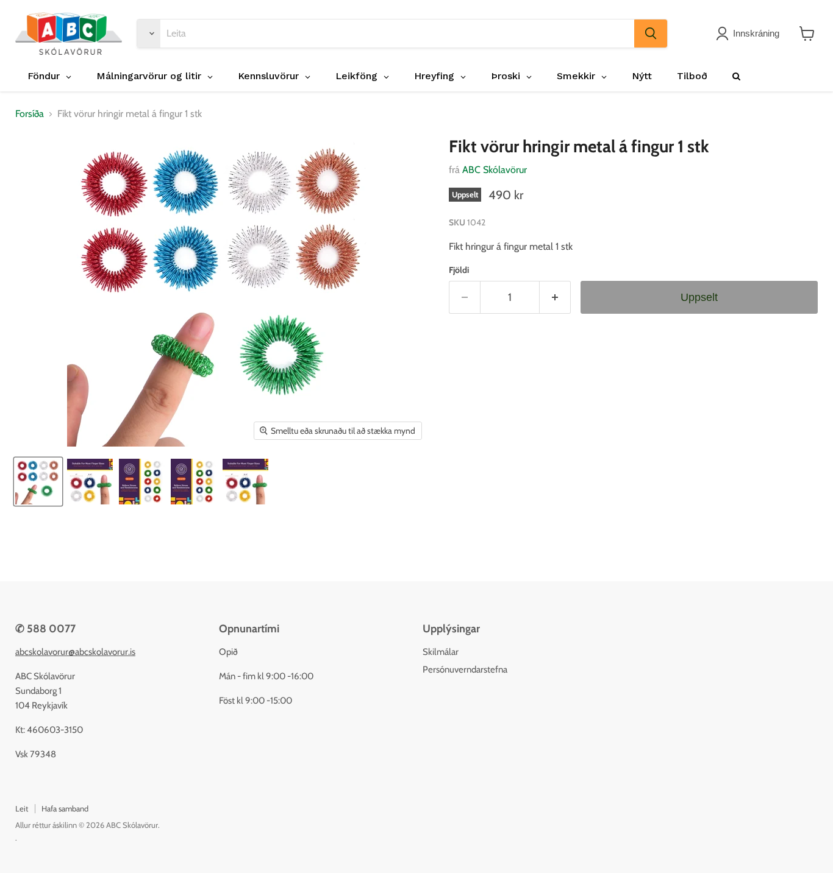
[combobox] (397, 33)
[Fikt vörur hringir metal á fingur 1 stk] (38, 482)
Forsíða (29, 113)
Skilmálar (441, 651)
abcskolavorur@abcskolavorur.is (75, 651)
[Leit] (650, 33)
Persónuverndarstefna (465, 669)
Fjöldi (459, 270)
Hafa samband (64, 808)
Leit (21, 808)
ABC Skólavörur (494, 169)
